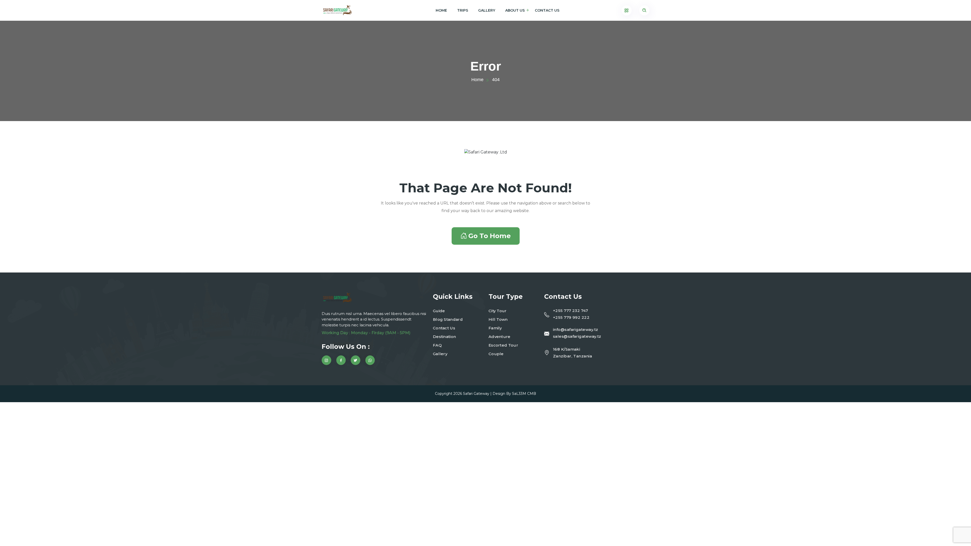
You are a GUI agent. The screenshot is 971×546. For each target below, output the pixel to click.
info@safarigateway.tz (575, 329)
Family (495, 328)
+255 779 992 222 (571, 317)
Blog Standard (448, 319)
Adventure (500, 336)
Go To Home (489, 236)
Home (441, 10)
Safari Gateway (476, 393)
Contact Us (547, 10)
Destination (444, 336)
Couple (496, 353)
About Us (515, 10)
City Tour (498, 310)
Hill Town (498, 319)
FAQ (437, 345)
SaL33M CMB (524, 393)
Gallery (486, 10)
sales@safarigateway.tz (577, 336)
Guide (439, 310)
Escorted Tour (503, 345)
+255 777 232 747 (570, 310)
